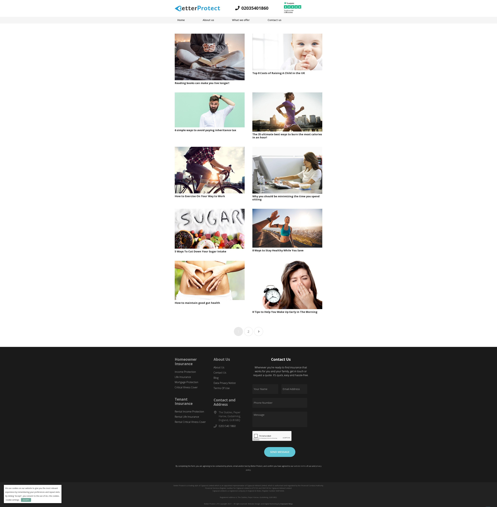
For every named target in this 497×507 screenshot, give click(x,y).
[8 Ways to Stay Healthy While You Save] (287, 228)
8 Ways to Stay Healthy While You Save (278, 250)
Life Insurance (183, 377)
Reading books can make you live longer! (202, 83)
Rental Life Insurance (187, 416)
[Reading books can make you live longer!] (210, 57)
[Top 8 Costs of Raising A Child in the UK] (287, 52)
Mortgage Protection (186, 382)
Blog (216, 378)
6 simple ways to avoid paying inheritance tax (205, 130)
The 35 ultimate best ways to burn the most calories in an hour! (287, 136)
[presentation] (272, 436)
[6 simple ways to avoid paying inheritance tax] (210, 109)
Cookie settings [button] (12, 499)
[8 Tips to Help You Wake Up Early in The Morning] (287, 285)
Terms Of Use (222, 388)
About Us (219, 367)
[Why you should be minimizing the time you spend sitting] (287, 170)
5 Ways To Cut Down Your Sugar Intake (200, 251)
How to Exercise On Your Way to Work (200, 196)
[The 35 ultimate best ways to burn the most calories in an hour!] (287, 112)
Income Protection (185, 372)
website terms (300, 466)
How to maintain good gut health (197, 303)
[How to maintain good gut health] (210, 280)
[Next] (258, 331)
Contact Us (220, 372)
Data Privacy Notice (225, 383)
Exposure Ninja (286, 504)
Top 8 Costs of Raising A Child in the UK (278, 73)
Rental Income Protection (189, 411)
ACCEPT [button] (26, 500)
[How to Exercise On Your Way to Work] (210, 170)
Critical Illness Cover (186, 387)
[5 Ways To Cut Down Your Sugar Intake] (210, 229)
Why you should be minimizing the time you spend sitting (286, 198)
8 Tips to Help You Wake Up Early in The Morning (284, 312)
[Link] (197, 8)
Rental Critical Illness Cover (190, 422)
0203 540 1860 (227, 426)
